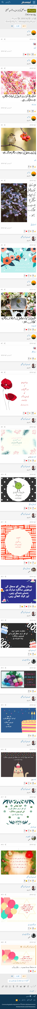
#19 (2, 895)
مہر (33, 996)
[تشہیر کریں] (4, 39)
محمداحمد (34, 779)
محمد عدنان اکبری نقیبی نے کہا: (29, 947)
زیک (35, 48)
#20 (2, 942)
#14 (2, 668)
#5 (2, 245)
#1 (2, 39)
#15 (2, 705)
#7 (2, 343)
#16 (2, 749)
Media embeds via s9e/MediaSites (25, 1007)
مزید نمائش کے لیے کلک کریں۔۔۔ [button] (18, 963)
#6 (2, 290)
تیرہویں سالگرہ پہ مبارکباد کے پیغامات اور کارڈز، (26, 22)
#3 (2, 125)
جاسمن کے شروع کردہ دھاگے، (11, 22)
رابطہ (34, 1000)
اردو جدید (28, 996)
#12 (2, 577)
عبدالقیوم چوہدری (26, 660)
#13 (2, 620)
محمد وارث (34, 457)
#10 (2, 474)
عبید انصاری (33, 827)
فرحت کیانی (33, 224)
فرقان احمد (28, 836)
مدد (19, 1000)
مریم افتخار (34, 352)
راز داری (24, 1000)
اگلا (18, 26)
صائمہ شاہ (34, 104)
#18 (2, 845)
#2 (2, 68)
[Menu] (34, 2)
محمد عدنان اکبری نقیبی (25, 237)
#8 (2, 372)
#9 (2, 427)
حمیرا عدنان (33, 650)
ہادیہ (35, 160)
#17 (2, 797)
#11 (2, 522)
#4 (2, 181)
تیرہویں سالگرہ (14, 19)
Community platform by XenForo (19, 1005)
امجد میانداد (33, 326)
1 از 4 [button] (24, 26)
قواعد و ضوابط (29, 1000)
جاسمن (33, 18)
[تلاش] (2, 2)
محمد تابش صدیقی (32, 504)
